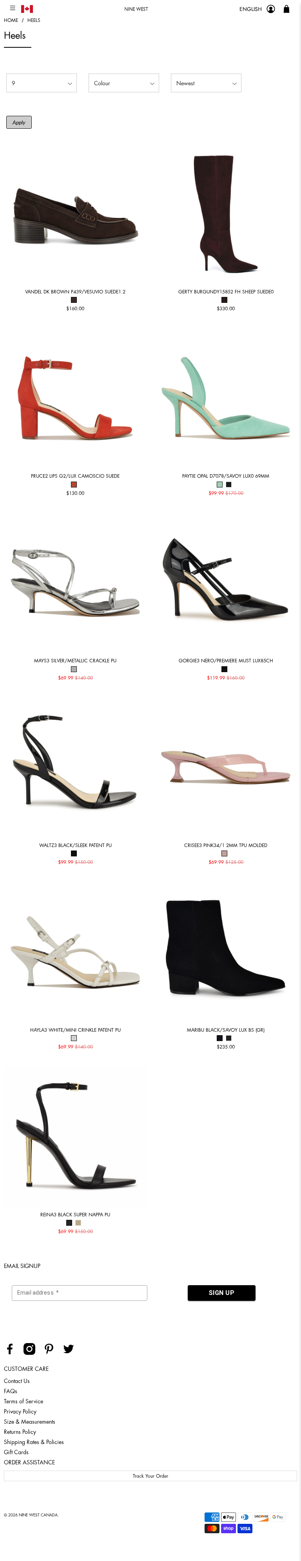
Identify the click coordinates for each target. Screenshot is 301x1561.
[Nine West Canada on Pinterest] (52, 1353)
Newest (185, 83)
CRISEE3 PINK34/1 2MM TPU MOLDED (225, 845)
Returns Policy (20, 1432)
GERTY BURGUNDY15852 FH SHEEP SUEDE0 (226, 292)
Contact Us (17, 1381)
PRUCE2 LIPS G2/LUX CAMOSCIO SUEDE (75, 476)
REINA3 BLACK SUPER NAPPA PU (75, 1214)
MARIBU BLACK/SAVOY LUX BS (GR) (226, 1030)
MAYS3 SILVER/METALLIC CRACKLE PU (75, 660)
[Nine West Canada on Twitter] (71, 1353)
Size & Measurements (29, 1421)
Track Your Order (150, 1476)
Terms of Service (23, 1401)
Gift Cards (16, 1452)
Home (11, 20)
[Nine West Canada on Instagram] (32, 1353)
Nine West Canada (38, 1515)
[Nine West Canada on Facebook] (13, 1353)
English (250, 9)
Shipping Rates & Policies (34, 1442)
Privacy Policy (20, 1411)
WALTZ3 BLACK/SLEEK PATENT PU (75, 845)
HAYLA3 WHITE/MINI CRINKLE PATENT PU (75, 1030)
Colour (102, 83)
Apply (19, 122)
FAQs (10, 1391)
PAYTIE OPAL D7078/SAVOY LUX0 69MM (225, 476)
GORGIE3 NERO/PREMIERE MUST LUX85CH (226, 660)
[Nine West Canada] (136, 9)
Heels (33, 20)
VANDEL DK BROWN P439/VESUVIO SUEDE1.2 (75, 292)
